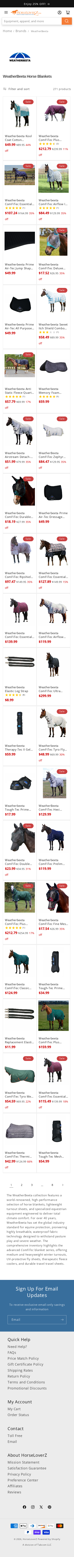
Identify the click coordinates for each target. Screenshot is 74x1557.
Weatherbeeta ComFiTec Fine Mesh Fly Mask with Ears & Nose (53, 922)
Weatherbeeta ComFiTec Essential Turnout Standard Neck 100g (18, 635)
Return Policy (19, 1376)
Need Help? (17, 1346)
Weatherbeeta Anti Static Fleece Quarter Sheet (20, 391)
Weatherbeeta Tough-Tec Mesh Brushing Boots (50, 1155)
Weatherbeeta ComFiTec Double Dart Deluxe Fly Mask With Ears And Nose (19, 862)
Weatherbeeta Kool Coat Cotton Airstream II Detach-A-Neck (19, 138)
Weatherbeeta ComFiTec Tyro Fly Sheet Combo (52, 748)
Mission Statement (23, 1462)
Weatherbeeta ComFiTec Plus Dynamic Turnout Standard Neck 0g (51, 1040)
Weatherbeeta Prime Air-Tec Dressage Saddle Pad (53, 515)
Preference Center (23, 1480)
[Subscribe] (62, 1319)
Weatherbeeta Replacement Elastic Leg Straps (19, 1040)
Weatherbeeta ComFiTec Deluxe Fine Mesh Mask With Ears (51, 266)
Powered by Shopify (49, 1539)
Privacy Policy (19, 1474)
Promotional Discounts (27, 1388)
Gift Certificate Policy (25, 1364)
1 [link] (11, 1185)
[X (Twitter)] (41, 1507)
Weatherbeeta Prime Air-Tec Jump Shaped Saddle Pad (19, 266)
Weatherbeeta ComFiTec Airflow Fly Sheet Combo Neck (51, 635)
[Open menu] (6, 12)
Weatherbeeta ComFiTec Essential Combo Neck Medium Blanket (18, 202)
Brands (21, 31)
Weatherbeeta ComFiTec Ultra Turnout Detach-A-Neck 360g (52, 689)
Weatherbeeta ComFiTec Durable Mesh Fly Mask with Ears (19, 515)
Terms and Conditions (26, 1382)
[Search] (67, 21)
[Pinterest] (49, 1507)
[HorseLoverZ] (26, 12)
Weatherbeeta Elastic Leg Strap (16, 689)
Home (7, 31)
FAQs (12, 1352)
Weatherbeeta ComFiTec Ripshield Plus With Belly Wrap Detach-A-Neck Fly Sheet (19, 575)
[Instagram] (33, 1507)
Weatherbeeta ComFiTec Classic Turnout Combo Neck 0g (17, 986)
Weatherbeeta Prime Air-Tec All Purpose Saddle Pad (19, 326)
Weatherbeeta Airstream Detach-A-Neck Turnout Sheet (19, 455)
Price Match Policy (23, 1358)
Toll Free (15, 1435)
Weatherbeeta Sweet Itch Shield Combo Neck (53, 326)
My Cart (14, 1409)
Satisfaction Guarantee (27, 1468)
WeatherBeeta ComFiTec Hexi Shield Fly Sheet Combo (50, 808)
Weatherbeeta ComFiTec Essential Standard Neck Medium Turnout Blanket (52, 575)
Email (12, 1441)
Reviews (14, 1492)
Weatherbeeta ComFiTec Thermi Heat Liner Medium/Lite (17, 1155)
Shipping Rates (20, 1370)
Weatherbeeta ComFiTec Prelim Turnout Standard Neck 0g (51, 862)
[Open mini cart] (68, 12)
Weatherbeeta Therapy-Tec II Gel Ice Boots (18, 748)
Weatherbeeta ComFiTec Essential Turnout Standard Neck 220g (52, 1095)
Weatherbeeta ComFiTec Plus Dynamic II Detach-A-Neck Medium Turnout (52, 138)
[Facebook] (24, 1507)
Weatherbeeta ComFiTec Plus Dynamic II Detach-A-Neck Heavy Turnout (18, 922)
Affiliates (15, 1486)
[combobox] (37, 21)
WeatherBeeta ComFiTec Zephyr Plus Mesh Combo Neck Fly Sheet (51, 455)
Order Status (18, 1414)
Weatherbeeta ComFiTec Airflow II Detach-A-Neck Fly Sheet (52, 202)
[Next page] (62, 1185)
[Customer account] (59, 12)
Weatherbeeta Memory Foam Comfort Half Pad (51, 391)
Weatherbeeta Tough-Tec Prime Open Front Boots (51, 986)
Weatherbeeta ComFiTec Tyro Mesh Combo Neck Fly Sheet (19, 1095)
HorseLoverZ (30, 1539)
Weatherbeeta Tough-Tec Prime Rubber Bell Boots (18, 808)
